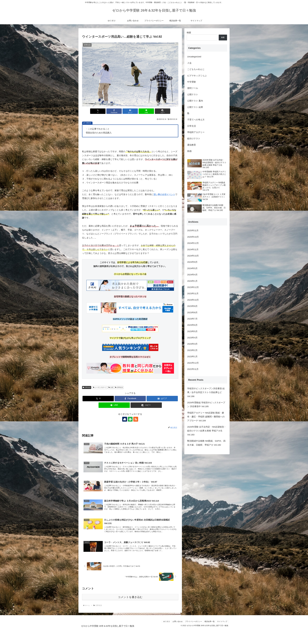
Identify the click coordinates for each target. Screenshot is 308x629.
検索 (189, 32)
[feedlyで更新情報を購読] (130, 419)
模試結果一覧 (210, 621)
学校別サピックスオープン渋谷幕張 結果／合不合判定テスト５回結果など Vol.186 (206, 392)
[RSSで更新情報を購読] (135, 419)
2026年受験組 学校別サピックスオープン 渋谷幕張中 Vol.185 (206, 404)
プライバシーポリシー (193, 621)
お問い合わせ (178, 621)
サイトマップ (222, 621)
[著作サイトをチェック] (124, 419)
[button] (162, 111)
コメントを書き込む (130, 597)
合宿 (111, 387)
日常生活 (87, 387)
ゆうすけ (166, 621)
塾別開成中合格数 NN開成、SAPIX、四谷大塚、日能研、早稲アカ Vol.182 (206, 443)
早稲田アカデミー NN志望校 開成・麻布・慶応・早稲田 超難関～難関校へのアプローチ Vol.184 (206, 417)
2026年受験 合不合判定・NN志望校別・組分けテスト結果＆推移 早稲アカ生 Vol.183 (206, 431)
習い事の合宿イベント (164, 194)
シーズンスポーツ (100, 387)
